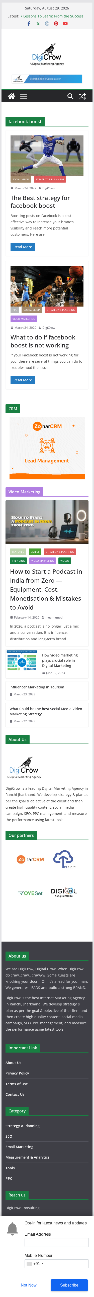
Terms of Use (17, 1083)
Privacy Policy (17, 1073)
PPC (15, 310)
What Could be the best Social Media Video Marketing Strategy (46, 711)
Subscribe (69, 1285)
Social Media (21, 179)
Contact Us (15, 1094)
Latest (35, 551)
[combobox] (35, 1264)
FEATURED (18, 551)
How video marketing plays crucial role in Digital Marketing (60, 660)
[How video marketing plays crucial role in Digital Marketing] (22, 664)
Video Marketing (24, 319)
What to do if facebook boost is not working (43, 341)
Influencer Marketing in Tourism (37, 687)
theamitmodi (54, 617)
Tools (10, 1168)
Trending (18, 560)
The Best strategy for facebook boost (40, 202)
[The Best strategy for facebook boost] (47, 155)
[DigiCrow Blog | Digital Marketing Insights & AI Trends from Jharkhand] (12, 96)
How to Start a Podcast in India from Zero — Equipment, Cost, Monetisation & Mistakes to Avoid (46, 589)
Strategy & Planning (50, 179)
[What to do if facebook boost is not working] (47, 286)
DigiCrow (48, 188)
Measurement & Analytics (27, 1157)
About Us (13, 1062)
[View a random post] (82, 96)
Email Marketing (19, 1146)
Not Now (29, 1285)
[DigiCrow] (24, 751)
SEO (9, 1136)
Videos (64, 560)
